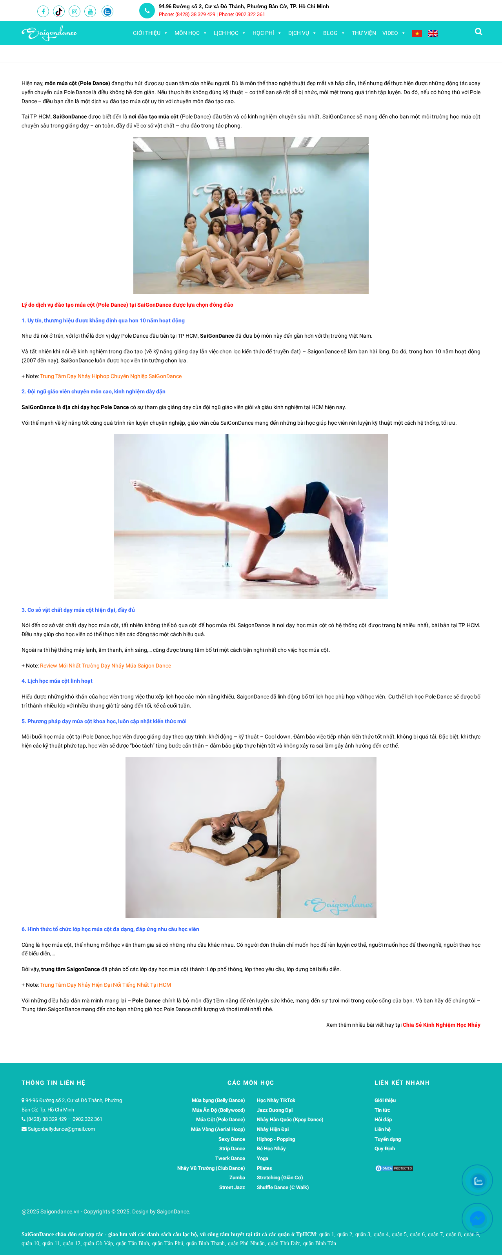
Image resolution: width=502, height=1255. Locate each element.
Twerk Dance (230, 1158)
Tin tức (382, 1110)
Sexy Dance (231, 1139)
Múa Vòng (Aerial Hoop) (218, 1129)
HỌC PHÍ (263, 33)
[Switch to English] (433, 33)
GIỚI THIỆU (146, 33)
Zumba (237, 1177)
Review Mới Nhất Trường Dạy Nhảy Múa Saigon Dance (105, 665)
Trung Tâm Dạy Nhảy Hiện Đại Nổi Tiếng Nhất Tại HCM (105, 985)
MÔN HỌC (187, 33)
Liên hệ (383, 1129)
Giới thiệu (385, 1100)
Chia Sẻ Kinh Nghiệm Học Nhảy (441, 1025)
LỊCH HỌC (226, 33)
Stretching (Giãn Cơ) (280, 1177)
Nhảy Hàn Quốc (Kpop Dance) (290, 1119)
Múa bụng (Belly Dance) (218, 1100)
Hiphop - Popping (276, 1139)
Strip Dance (232, 1148)
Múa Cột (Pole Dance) (220, 1119)
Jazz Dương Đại (275, 1110)
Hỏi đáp (383, 1119)
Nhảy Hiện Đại (273, 1129)
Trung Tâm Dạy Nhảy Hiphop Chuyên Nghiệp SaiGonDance (111, 376)
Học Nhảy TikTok (276, 1100)
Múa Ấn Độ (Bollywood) (218, 1110)
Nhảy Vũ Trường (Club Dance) (211, 1168)
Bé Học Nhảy (271, 1148)
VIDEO (390, 33)
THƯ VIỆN (364, 33)
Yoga (262, 1158)
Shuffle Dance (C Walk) (283, 1187)
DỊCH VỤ (298, 33)
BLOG (330, 33)
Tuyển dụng (388, 1139)
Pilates (264, 1168)
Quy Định (385, 1148)
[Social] (43, 11)
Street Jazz (232, 1187)
